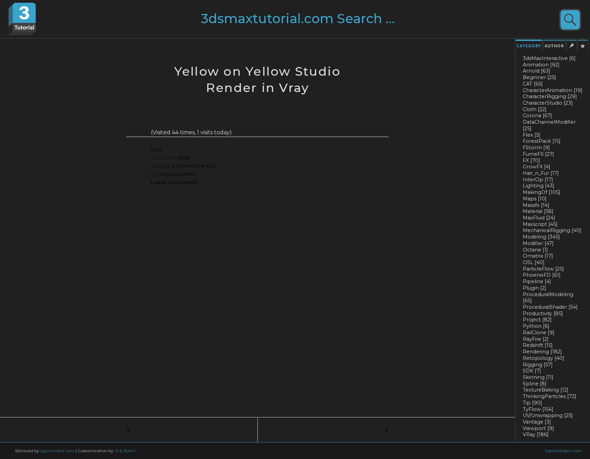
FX (531, 160)
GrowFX (536, 167)
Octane (535, 250)
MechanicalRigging (552, 230)
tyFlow (538, 409)
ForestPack (542, 141)
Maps (535, 199)
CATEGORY (529, 45)
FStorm (536, 147)
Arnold (536, 71)
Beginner (539, 77)
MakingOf (541, 192)
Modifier (538, 243)
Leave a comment (174, 182)
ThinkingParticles (549, 396)
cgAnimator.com (57, 450)
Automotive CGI (193, 166)
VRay (536, 434)
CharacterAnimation (552, 90)
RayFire (536, 339)
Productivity (543, 313)
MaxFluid (539, 218)
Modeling (541, 237)
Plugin (534, 288)
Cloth (535, 109)
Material (538, 211)
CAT (533, 84)
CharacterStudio (548, 103)
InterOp (538, 180)
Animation (541, 65)
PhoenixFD (542, 275)
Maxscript (540, 224)
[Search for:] (311, 21)
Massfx (536, 205)
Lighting (538, 186)
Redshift (538, 345)
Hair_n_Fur (541, 173)
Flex (531, 135)
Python (536, 326)
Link (156, 150)
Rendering (542, 352)
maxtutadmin (177, 174)
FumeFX (538, 154)
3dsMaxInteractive (549, 58)
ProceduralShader (550, 307)
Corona (537, 115)
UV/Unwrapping (548, 415)
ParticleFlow (543, 269)
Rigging (538, 365)
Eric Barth (125, 450)
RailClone (538, 333)
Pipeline (537, 281)
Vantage (537, 422)
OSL (534, 262)
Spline (535, 384)
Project (537, 320)
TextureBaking (545, 390)
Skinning (538, 377)
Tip (532, 403)
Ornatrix (538, 256)
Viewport (538, 428)
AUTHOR (554, 45)
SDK (532, 371)
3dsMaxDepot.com (563, 450)
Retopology (543, 358)
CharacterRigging (550, 96)
